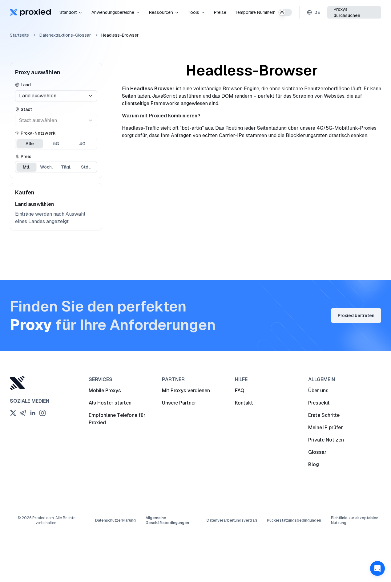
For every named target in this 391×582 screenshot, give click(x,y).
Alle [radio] (30, 143)
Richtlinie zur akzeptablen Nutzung (354, 520)
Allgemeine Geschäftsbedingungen (167, 520)
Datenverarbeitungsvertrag (232, 520)
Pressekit (319, 403)
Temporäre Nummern (255, 12)
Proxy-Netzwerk (38, 133)
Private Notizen (326, 440)
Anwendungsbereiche (112, 12)
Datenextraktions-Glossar (65, 35)
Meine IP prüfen (326, 427)
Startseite (19, 35)
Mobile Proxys (105, 390)
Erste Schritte (324, 415)
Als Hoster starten (110, 403)
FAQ (239, 390)
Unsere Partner (179, 403)
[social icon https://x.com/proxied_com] (13, 413)
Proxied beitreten (356, 315)
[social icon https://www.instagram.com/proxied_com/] (42, 413)
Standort (68, 12)
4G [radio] (82, 143)
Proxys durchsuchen (346, 12)
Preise (220, 12)
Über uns (318, 390)
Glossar (317, 452)
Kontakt (244, 403)
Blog (313, 464)
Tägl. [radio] (66, 167)
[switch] (285, 12)
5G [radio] (56, 143)
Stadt (26, 109)
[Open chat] (377, 568)
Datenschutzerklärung (115, 520)
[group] (56, 143)
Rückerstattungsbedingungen (294, 520)
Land (26, 85)
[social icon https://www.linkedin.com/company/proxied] (33, 413)
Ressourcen (161, 12)
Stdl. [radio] (86, 167)
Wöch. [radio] (46, 167)
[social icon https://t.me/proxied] (23, 413)
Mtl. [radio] (26, 167)
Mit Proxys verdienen (186, 390)
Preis (26, 156)
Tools (193, 12)
